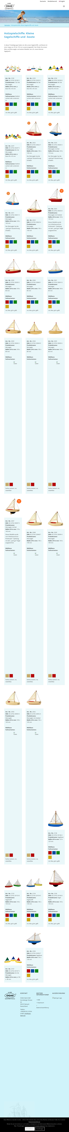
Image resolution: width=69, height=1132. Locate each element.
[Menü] (64, 6)
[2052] (34, 697)
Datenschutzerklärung (34, 1122)
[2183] (13, 68)
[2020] (56, 129)
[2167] (13, 959)
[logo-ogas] (9, 6)
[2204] (34, 938)
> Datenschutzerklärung (42, 1006)
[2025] (56, 195)
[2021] (13, 199)
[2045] (56, 328)
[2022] (34, 128)
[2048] (34, 518)
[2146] (56, 819)
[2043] (13, 327)
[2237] (13, 136)
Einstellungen (39, 1128)
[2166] (56, 878)
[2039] (13, 266)
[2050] (13, 698)
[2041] (56, 267)
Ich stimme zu (29, 1128)
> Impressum (40, 1002)
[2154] (34, 882)
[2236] (56, 68)
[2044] (34, 328)
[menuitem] (43, 1)
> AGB (38, 1000)
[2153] (13, 883)
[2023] (34, 206)
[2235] (34, 68)
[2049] (56, 519)
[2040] (34, 267)
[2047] (13, 506)
